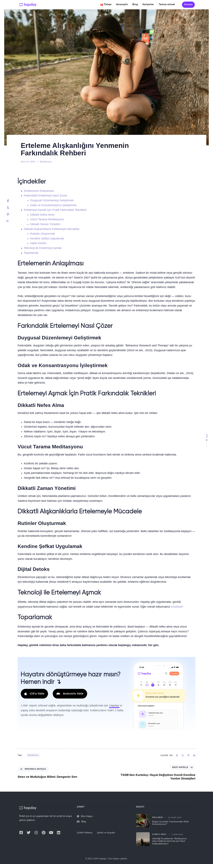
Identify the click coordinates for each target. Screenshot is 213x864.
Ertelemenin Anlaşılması (39, 190)
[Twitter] (11, 207)
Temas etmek (167, 4)
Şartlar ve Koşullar (106, 832)
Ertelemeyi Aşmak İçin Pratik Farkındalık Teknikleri (55, 209)
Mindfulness (46, 161)
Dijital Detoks (38, 243)
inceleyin (176, 606)
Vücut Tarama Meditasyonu (47, 219)
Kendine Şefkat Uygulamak (47, 238)
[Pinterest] (11, 214)
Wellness (157, 817)
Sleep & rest (159, 834)
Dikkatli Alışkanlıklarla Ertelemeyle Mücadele (51, 229)
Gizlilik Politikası (84, 832)
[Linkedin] (11, 221)
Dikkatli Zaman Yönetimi (45, 224)
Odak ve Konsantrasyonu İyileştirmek (53, 205)
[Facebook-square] (21, 832)
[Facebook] (11, 200)
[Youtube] (51, 832)
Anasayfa (122, 4)
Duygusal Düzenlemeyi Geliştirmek (52, 200)
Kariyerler (148, 4)
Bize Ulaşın (87, 816)
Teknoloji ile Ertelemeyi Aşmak (43, 248)
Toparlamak (31, 252)
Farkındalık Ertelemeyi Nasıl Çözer (45, 195)
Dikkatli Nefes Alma (42, 214)
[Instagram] (36, 832)
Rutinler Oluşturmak (42, 233)
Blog (135, 4)
